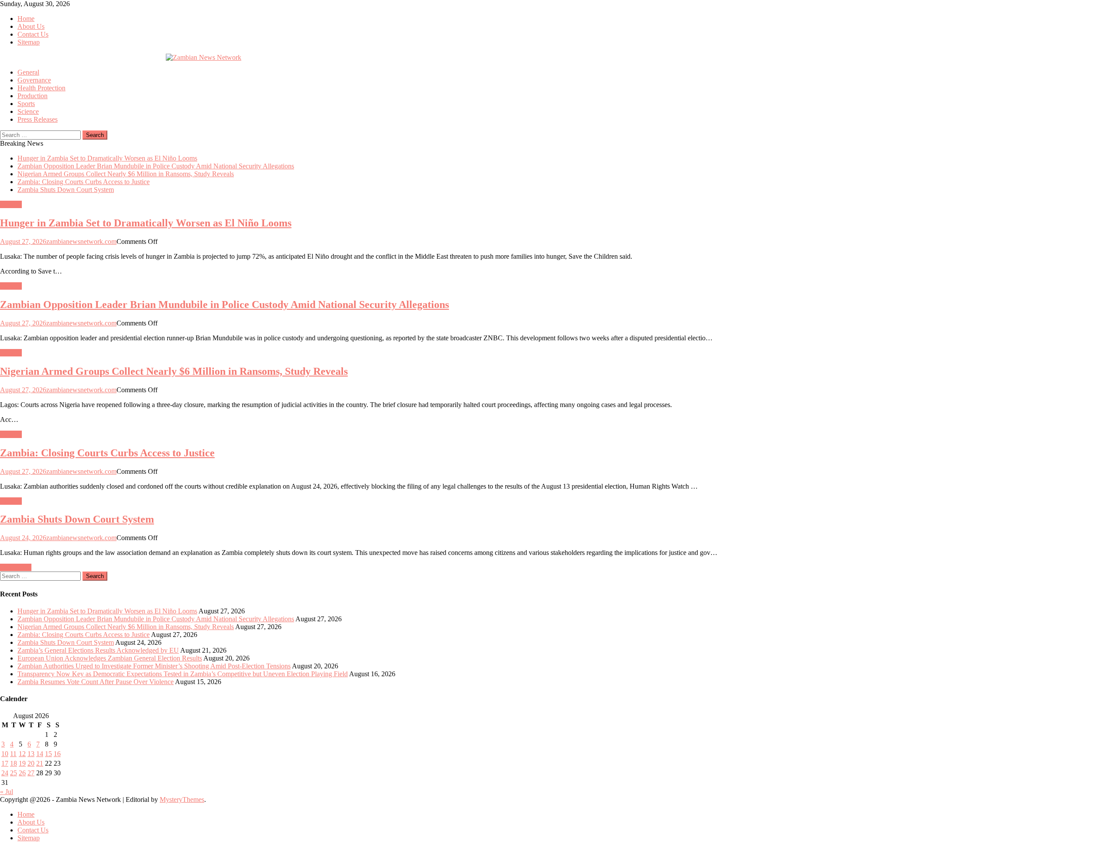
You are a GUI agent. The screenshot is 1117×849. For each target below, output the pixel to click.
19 (22, 763)
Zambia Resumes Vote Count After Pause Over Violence (95, 681)
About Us (31, 26)
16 (57, 753)
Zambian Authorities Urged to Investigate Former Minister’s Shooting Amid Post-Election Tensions (154, 666)
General (28, 72)
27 (30, 773)
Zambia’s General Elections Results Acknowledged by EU (98, 650)
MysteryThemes (182, 799)
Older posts (15, 567)
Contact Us (32, 34)
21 (39, 763)
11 (13, 753)
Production (32, 95)
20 (30, 763)
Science (28, 111)
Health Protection (41, 88)
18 (13, 763)
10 (4, 753)
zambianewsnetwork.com (81, 241)
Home (25, 18)
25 (13, 773)
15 (48, 753)
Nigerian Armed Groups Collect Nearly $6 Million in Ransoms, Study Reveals (125, 174)
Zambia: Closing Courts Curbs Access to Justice (83, 181)
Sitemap (28, 42)
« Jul (6, 791)
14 (39, 753)
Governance (34, 80)
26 (22, 773)
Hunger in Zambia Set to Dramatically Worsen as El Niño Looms (107, 158)
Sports (26, 103)
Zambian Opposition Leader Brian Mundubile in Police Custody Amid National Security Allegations (155, 166)
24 (4, 773)
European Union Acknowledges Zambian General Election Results (109, 658)
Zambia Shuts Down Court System (65, 189)
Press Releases (37, 119)
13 (30, 753)
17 (4, 763)
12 (22, 753)
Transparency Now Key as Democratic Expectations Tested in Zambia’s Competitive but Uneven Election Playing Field (182, 674)
